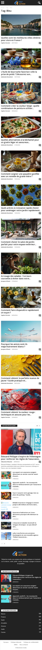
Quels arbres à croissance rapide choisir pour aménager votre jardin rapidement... (21, 209)
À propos (6, 642)
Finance (3, 617)
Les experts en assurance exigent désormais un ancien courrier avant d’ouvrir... (25, 474)
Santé (2, 620)
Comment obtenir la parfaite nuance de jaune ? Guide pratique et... (20, 379)
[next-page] (4, 544)
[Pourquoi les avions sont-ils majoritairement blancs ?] (21, 331)
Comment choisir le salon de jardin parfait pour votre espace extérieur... (18, 243)
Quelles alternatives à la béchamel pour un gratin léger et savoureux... (20, 141)
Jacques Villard (5, 281)
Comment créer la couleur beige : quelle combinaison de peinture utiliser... (20, 107)
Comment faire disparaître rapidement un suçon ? (20, 311)
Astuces (3, 626)
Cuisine (3, 632)
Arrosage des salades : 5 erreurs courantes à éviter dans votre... (16, 277)
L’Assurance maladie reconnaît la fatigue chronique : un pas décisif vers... (25, 525)
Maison (3, 614)
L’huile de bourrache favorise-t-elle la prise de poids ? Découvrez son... (19, 73)
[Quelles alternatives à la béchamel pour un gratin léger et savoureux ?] (21, 127)
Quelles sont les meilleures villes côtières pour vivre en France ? (20, 39)
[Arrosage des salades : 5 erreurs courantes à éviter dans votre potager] (21, 263)
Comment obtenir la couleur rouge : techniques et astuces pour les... (18, 413)
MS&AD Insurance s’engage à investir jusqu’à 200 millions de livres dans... (26, 504)
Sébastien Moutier (6, 461)
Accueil (2, 7)
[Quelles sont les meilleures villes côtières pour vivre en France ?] (21, 25)
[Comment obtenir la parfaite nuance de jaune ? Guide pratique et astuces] (21, 365)
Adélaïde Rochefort (7, 77)
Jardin (3, 629)
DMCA (15, 644)
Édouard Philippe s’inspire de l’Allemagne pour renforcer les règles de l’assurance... (21, 457)
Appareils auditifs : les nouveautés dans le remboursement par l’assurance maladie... (27, 484)
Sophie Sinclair (5, 43)
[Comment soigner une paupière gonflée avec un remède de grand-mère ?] (21, 161)
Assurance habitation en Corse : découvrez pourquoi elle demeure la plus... (25, 514)
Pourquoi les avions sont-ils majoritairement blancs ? (14, 345)
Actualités (4, 623)
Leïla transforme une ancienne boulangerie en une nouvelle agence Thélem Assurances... (25, 535)
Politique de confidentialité (31, 642)
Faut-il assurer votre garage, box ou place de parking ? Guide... (25, 494)
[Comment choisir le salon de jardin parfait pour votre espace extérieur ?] (21, 229)
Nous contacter (24, 644)
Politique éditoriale (16, 642)
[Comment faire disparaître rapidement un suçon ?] (21, 297)
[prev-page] (2, 544)
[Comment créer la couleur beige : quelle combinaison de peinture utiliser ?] (21, 93)
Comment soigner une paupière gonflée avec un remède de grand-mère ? (20, 175)
